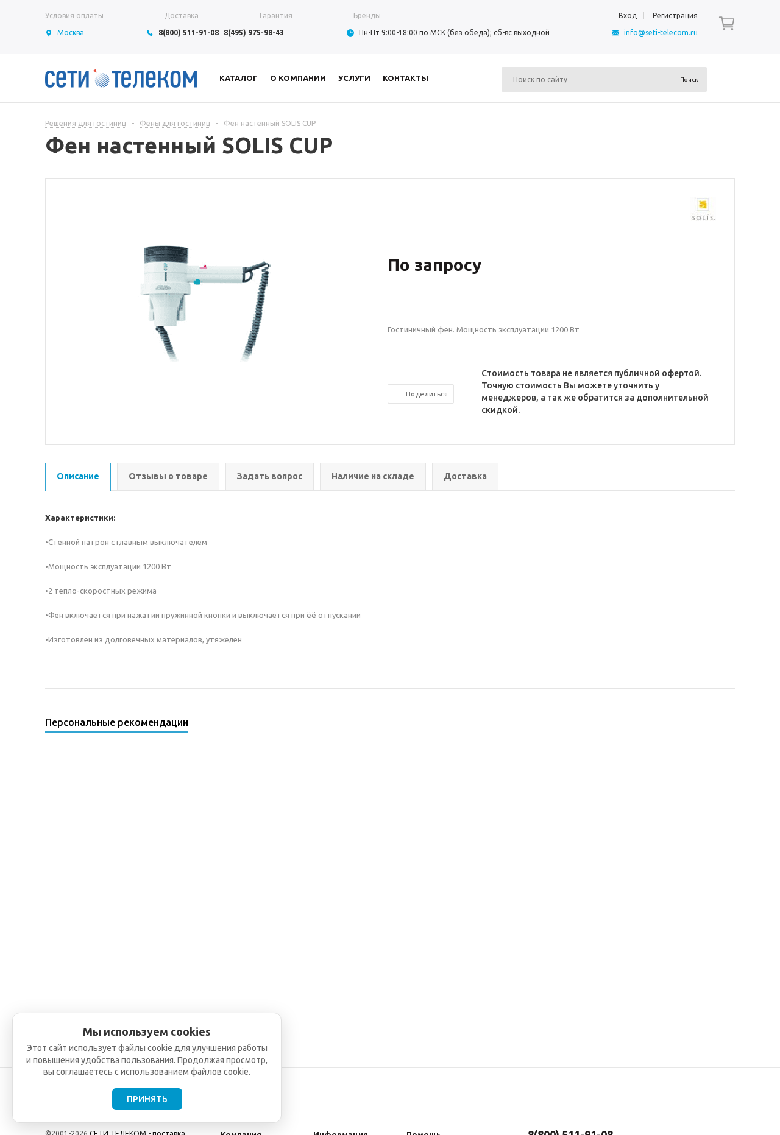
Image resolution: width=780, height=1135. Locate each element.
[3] (418, 304)
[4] (430, 304)
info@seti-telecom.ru (661, 33)
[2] (406, 304)
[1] (394, 304)
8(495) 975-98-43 (254, 33)
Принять (147, 1099)
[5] (442, 304)
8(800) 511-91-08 (188, 33)
